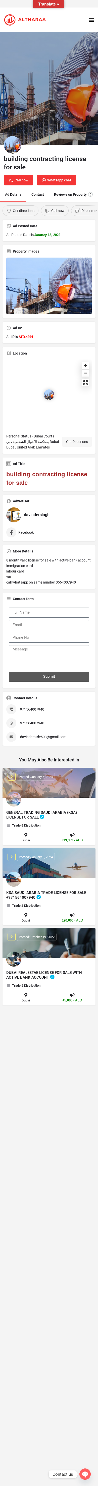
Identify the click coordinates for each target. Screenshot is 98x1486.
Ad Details (13, 194)
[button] (91, 20)
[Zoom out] (85, 373)
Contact (37, 194)
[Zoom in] (85, 365)
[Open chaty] (85, 1474)
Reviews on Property (72, 194)
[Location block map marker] (49, 394)
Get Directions (77, 442)
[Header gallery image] (49, 88)
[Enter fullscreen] (85, 382)
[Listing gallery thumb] (49, 286)
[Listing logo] (12, 145)
